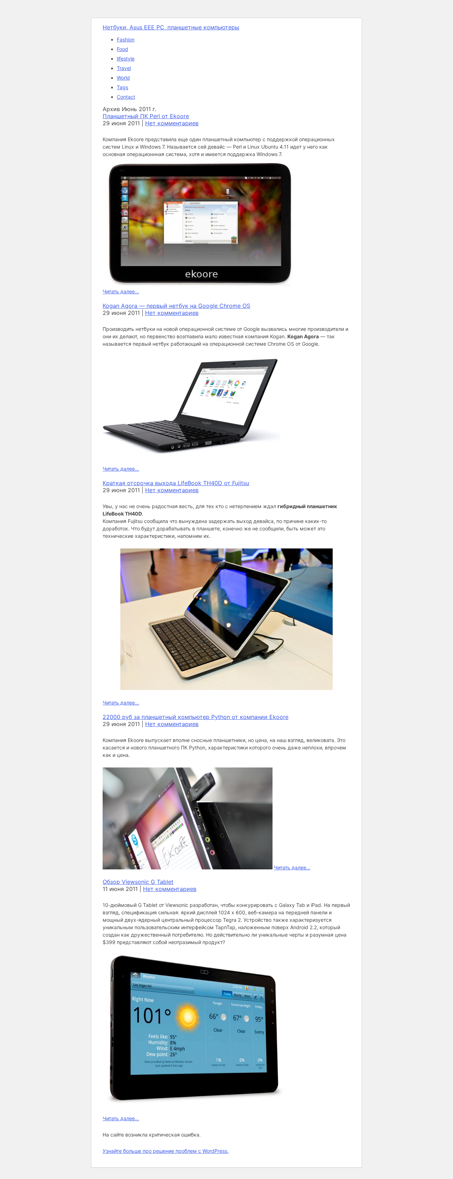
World (123, 78)
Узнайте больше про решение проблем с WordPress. (166, 1151)
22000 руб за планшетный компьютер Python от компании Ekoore (195, 716)
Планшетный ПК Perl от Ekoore (146, 116)
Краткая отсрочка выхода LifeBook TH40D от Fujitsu (176, 483)
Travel (124, 68)
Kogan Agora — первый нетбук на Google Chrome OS (176, 305)
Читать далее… (121, 291)
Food (122, 49)
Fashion (125, 39)
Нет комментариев (172, 123)
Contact (126, 97)
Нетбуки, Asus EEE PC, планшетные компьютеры (171, 27)
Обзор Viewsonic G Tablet (138, 881)
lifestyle (125, 59)
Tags (122, 87)
